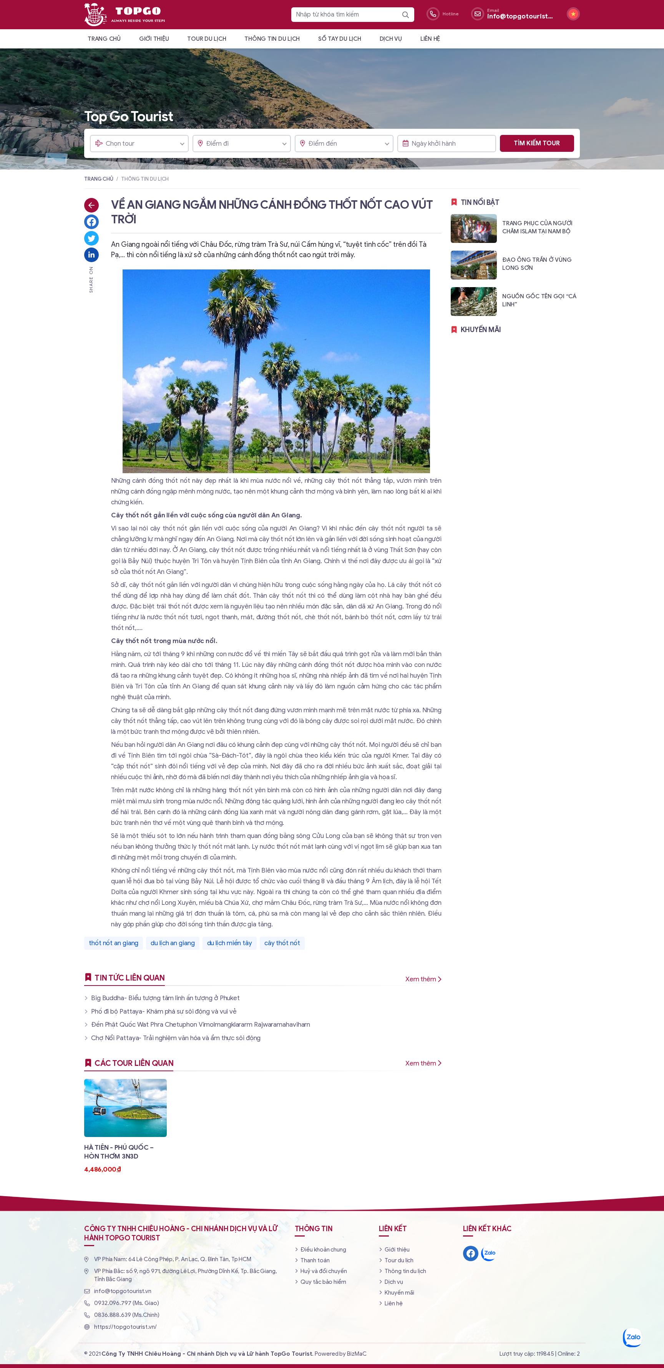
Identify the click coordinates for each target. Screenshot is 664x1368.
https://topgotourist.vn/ (125, 1326)
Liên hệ (430, 38)
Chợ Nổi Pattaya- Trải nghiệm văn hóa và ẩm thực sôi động (176, 1038)
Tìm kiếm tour (537, 143)
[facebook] (470, 1253)
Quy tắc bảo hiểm (323, 1281)
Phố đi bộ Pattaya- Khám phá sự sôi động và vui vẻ (164, 1011)
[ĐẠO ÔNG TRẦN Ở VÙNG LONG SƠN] (515, 264)
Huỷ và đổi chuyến (323, 1271)
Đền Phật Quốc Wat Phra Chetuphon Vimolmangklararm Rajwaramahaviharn (200, 1025)
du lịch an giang (172, 943)
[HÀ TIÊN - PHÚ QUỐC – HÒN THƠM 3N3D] (125, 1126)
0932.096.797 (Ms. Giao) (126, 1303)
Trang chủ (104, 38)
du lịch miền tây (229, 943)
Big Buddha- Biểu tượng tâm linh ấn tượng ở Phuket (165, 998)
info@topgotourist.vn (122, 1291)
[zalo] (488, 1253)
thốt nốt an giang (113, 943)
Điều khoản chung (323, 1249)
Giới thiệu (154, 38)
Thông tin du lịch (272, 38)
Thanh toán (314, 1260)
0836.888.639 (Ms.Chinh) (126, 1314)
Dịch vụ (391, 38)
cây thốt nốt (282, 943)
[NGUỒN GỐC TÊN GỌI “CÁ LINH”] (515, 301)
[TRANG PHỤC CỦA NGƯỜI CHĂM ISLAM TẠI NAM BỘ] (515, 228)
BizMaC (356, 1353)
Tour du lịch (206, 38)
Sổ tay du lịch (339, 38)
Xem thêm (420, 979)
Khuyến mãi (399, 1292)
